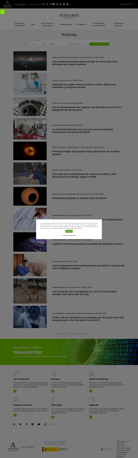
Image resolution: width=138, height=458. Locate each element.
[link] (2, 11)
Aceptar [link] (69, 231)
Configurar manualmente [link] (69, 235)
